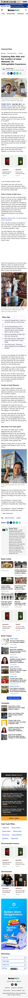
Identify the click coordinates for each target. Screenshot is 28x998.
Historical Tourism (9, 518)
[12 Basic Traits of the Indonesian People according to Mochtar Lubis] (4, 723)
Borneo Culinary (14, 638)
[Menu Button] (2, 10)
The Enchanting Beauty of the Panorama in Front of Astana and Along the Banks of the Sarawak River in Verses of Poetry (14, 329)
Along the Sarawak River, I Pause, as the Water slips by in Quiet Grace (15, 321)
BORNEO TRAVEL (6, 104)
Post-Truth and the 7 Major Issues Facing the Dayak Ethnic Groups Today (14, 340)
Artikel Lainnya (14, 818)
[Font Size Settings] (3, 73)
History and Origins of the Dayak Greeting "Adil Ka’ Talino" (16, 715)
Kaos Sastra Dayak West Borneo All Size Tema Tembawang (20, 891)
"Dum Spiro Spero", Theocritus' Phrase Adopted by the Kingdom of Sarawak (15, 346)
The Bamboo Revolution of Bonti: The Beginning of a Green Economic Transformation (13, 810)
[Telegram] (14, 73)
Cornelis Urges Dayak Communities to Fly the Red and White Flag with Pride (18, 680)
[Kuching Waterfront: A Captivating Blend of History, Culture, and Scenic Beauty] (21, 564)
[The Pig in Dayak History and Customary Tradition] (5, 642)
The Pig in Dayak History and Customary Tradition (17, 641)
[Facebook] (8, 73)
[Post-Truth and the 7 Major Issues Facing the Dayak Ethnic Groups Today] (21, 580)
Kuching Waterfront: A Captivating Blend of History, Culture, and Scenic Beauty (21, 571)
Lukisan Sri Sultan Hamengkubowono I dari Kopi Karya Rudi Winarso (21, 627)
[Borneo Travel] (14, 10)
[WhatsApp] (17, 73)
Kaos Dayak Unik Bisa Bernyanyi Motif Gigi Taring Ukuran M (6, 891)
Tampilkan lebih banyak (14, 698)
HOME (3, 13)
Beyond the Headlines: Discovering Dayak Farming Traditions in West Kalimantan (18, 651)
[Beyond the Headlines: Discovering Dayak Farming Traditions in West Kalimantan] (5, 650)
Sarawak (19, 518)
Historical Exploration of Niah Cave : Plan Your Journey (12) (15, 335)
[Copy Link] (20, 73)
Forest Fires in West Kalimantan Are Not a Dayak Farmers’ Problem (18, 670)
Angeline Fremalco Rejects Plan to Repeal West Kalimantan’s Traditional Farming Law (18, 660)
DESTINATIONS (20, 13)
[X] (11, 73)
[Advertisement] (14, 32)
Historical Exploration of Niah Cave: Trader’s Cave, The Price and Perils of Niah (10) (21, 603)
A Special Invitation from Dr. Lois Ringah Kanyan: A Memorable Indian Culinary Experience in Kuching (13, 795)
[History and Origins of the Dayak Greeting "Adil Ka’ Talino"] (4, 716)
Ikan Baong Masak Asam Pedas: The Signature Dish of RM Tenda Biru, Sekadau (13, 803)
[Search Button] (25, 10)
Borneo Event (13, 647)
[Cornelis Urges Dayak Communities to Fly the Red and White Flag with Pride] (5, 679)
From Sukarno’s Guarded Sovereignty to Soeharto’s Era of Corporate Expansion (18, 690)
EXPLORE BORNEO (11, 13)
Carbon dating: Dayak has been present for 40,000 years (7, 587)
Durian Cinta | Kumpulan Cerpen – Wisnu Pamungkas (20, 172)
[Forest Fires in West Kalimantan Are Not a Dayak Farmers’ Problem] (5, 670)
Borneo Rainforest (14, 667)
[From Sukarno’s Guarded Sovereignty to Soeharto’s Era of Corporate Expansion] (5, 689)
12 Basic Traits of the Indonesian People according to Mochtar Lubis (17, 722)
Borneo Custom (14, 657)
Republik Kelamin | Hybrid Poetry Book (7, 172)
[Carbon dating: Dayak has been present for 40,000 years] (7, 580)
